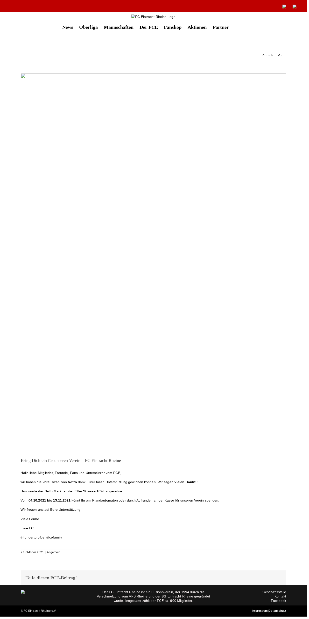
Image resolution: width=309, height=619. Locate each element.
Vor (280, 55)
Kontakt (280, 596)
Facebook (278, 601)
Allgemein (53, 552)
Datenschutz (277, 610)
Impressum (260, 610)
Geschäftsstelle (274, 592)
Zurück (267, 55)
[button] (237, 27)
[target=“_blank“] (284, 6)
